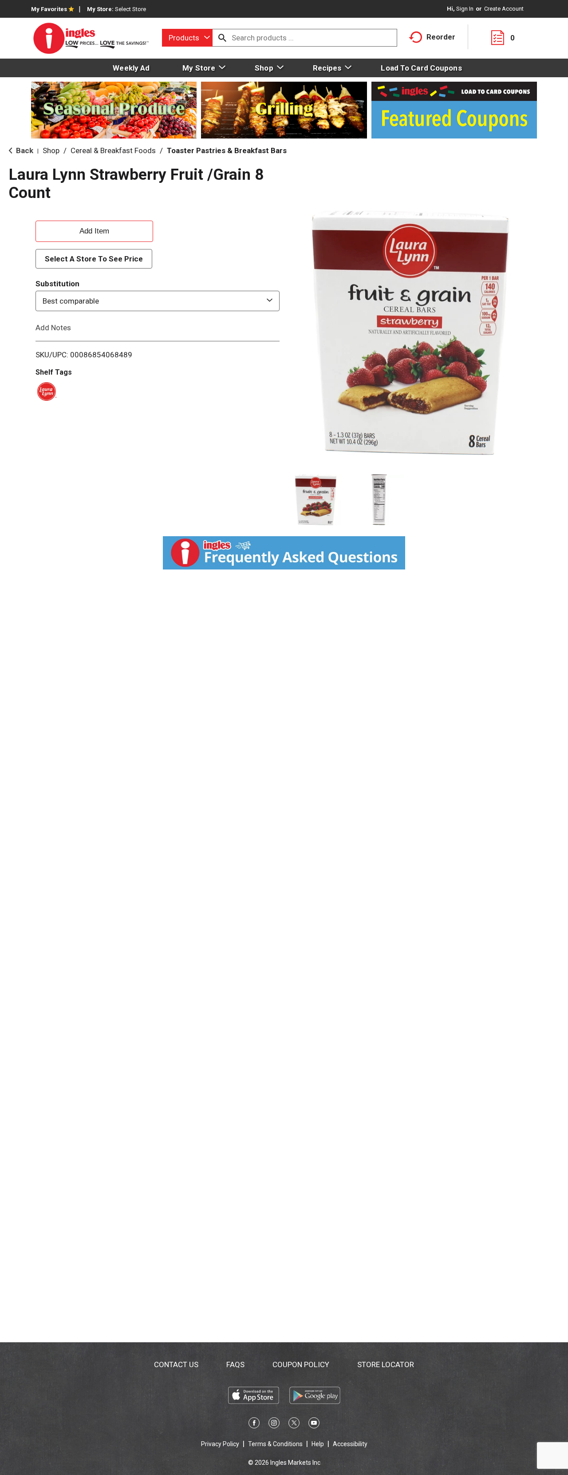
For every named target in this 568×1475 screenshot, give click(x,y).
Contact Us (176, 1364)
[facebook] (254, 1424)
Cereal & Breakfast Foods (113, 150)
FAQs (235, 1364)
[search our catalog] (222, 38)
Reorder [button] (440, 36)
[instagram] (274, 1424)
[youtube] (314, 1424)
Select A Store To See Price (94, 258)
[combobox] (187, 38)
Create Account (504, 8)
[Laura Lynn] (45, 390)
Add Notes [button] (53, 327)
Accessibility (350, 1443)
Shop (51, 150)
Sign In (464, 8)
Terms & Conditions (275, 1443)
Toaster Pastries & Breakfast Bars (227, 150)
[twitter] (294, 1424)
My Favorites (49, 9)
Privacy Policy (220, 1443)
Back (23, 150)
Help (318, 1443)
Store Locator (385, 1364)
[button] (315, 500)
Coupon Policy (300, 1364)
